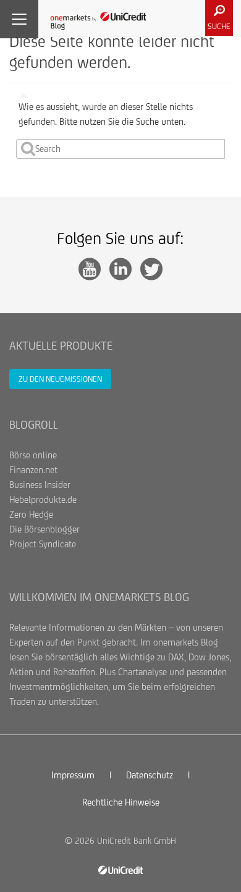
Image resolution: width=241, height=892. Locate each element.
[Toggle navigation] (19, 19)
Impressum (73, 775)
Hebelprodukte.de (43, 499)
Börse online (33, 455)
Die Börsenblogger (44, 529)
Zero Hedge (31, 514)
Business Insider (39, 484)
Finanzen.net (33, 470)
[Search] (28, 149)
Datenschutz (149, 775)
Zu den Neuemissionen (60, 379)
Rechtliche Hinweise (120, 802)
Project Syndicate (42, 544)
